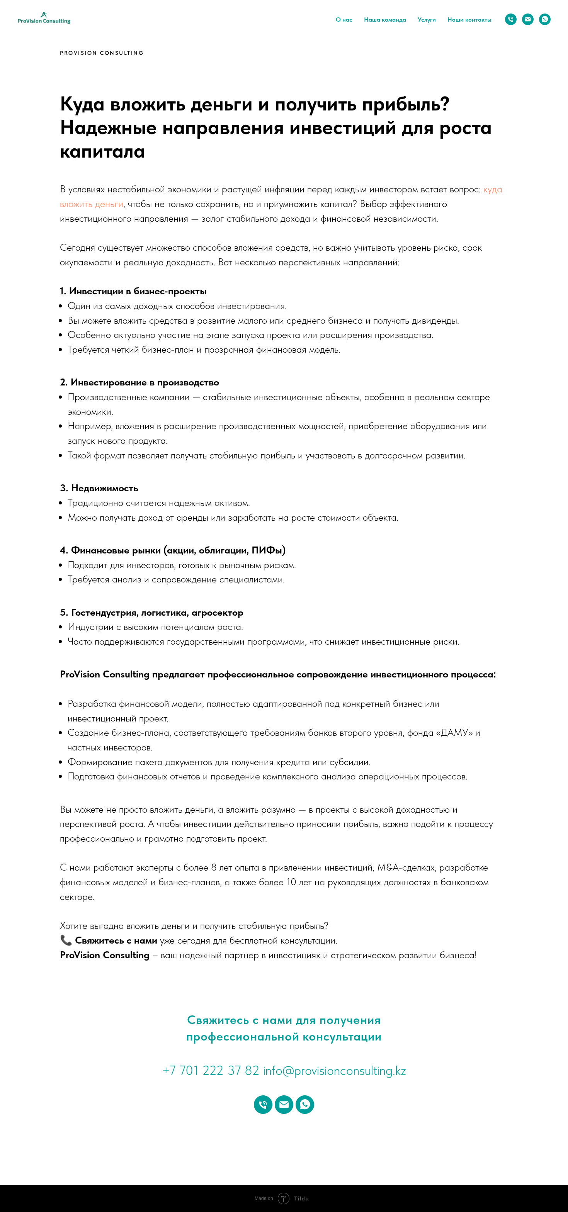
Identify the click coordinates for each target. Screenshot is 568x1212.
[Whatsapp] (545, 19)
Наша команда (385, 19)
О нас (344, 19)
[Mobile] (511, 19)
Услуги (427, 19)
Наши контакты (469, 19)
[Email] (528, 19)
